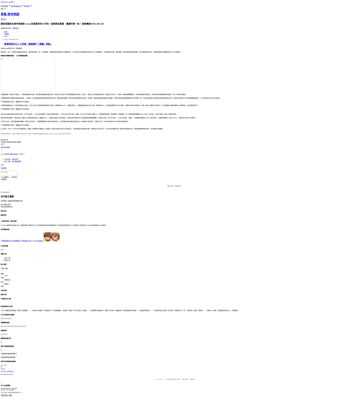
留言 (15, 154)
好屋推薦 (3, 368)
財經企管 (15, 159)
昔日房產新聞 (16, 161)
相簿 (5, 32)
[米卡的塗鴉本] (38, 241)
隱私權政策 (185, 379)
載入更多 (3, 168)
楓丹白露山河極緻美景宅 (7, 371)
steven (2, 144)
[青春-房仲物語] (1, 367)
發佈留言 (3, 179)
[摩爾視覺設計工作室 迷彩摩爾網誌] (10, 241)
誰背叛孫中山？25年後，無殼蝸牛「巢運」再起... (28, 44)
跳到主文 (4, 19)
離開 (10, 395)
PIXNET (161, 379)
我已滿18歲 (4, 395)
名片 (5, 36)
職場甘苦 (16, 28)
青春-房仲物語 (10, 14)
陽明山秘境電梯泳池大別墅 (7, 374)
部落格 (6, 34)
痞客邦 (11, 154)
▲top (2, 164)
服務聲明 (192, 379)
